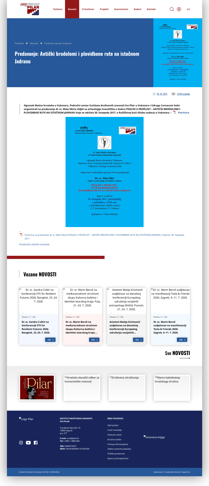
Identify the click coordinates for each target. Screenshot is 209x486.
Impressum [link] (158, 472)
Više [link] (49, 340)
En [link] (188, 9)
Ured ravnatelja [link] (114, 430)
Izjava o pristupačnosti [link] (117, 458)
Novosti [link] (34, 43)
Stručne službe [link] (114, 439)
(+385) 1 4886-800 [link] (72, 441)
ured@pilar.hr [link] (73, 438)
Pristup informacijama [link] (117, 444)
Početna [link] (19, 43)
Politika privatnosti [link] (116, 453)
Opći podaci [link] (112, 425)
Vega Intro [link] (186, 472)
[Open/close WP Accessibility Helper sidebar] (179, 9)
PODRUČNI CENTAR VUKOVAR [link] (34, 244)
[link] (29, 9)
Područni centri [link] (114, 434)
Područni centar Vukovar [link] (58, 43)
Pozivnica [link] (183, 112)
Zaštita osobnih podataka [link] (119, 449)
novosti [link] (177, 353)
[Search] (172, 9)
